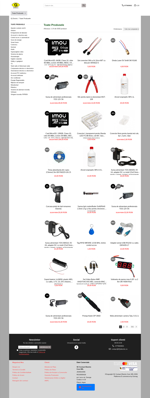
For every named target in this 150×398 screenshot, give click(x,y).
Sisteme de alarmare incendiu (20, 90)
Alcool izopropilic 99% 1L (124, 97)
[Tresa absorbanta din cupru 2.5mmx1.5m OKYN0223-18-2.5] (58, 157)
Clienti (47, 362)
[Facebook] (76, 347)
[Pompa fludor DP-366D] (91, 303)
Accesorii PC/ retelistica (18, 73)
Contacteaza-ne (87, 387)
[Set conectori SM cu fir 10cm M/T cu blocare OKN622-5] (91, 47)
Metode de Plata (50, 367)
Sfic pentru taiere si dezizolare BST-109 (91, 98)
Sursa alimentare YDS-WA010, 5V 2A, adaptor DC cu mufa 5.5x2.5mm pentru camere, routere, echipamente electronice (58, 245)
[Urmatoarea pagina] (136, 326)
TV (12, 64)
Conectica (14, 44)
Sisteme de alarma (17, 54)
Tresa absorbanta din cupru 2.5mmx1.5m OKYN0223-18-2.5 (58, 171)
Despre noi (16, 367)
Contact (15, 378)
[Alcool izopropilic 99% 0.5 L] (91, 157)
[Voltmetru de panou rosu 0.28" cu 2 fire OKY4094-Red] (124, 266)
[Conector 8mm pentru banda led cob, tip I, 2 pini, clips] (124, 120)
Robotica (13, 87)
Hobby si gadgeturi (17, 61)
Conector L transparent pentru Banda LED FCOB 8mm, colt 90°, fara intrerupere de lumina (91, 135)
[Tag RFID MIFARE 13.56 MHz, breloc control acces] (91, 230)
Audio (12, 49)
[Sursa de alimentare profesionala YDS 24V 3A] (58, 303)
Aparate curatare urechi (18, 28)
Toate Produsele (18, 13)
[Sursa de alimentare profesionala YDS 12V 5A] (124, 193)
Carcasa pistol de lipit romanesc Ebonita (58, 207)
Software (13, 92)
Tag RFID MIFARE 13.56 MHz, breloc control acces (91, 244)
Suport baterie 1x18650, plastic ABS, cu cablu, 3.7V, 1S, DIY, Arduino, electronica (58, 281)
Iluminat (13, 47)
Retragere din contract (20, 381)
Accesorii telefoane (17, 75)
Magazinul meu (18, 362)
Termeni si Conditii (18, 370)
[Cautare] (84, 5)
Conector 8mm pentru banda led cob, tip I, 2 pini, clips (124, 135)
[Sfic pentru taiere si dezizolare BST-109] (91, 84)
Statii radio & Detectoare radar (20, 66)
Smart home (15, 42)
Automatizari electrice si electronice (22, 71)
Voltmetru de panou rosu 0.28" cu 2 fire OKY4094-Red (124, 280)
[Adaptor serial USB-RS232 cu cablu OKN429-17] (124, 230)
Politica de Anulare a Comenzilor (56, 372)
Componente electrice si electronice (22, 68)
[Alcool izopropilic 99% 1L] (124, 84)
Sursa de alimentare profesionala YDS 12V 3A (58, 98)
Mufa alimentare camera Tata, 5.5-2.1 (124, 316)
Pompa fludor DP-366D (91, 316)
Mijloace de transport (17, 82)
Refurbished (14, 85)
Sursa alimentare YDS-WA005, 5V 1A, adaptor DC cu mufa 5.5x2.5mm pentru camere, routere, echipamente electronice (124, 172)
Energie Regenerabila (17, 80)
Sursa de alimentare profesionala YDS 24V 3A (58, 317)
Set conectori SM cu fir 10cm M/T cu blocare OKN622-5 (91, 62)
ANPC (47, 381)
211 (132, 327)
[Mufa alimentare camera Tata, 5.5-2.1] (124, 302)
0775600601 (119, 346)
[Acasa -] (22, 5)
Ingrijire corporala (16, 59)
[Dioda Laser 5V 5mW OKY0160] (124, 47)
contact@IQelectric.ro (119, 349)
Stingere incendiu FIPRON (19, 94)
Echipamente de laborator (19, 33)
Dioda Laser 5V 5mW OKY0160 (124, 60)
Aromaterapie (15, 56)
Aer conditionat (15, 78)
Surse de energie (16, 40)
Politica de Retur (50, 370)
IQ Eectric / (15, 18)
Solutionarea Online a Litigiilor (55, 378)
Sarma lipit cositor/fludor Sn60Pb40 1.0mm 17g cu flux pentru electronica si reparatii (91, 208)
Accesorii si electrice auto (19, 35)
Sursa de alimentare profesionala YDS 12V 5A (124, 207)
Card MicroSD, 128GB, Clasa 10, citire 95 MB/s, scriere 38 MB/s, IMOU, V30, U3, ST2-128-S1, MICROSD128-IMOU (58, 135)
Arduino (13, 30)
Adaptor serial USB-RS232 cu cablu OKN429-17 (124, 244)
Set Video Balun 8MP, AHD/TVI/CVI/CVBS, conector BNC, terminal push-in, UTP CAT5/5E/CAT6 (91, 281)
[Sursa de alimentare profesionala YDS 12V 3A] (58, 84)
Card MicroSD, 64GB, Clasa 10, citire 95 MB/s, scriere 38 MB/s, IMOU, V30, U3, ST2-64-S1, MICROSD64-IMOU (58, 62)
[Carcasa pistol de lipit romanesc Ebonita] (58, 193)
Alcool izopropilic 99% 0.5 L (91, 170)
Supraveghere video (17, 52)
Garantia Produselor (52, 375)
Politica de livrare (18, 375)
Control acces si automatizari (20, 37)
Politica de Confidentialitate (21, 372)
